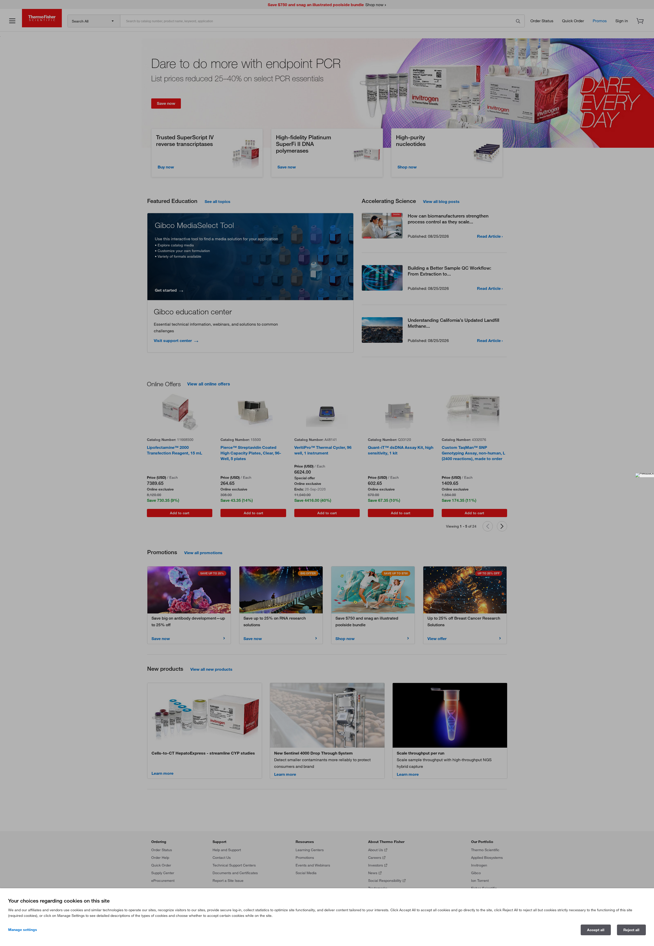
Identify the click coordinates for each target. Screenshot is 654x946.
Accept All (595, 930)
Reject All (631, 930)
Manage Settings (22, 929)
